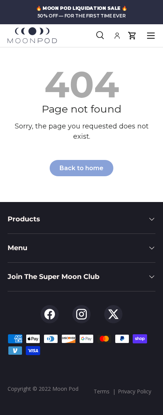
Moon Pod (65, 388)
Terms (102, 391)
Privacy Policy (134, 391)
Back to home (81, 168)
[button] (132, 35)
